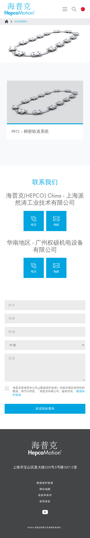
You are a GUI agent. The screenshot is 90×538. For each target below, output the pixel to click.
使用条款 (45, 501)
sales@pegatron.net (56, 268)
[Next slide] (82, 43)
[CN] (82, 9)
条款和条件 (45, 495)
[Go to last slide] (7, 43)
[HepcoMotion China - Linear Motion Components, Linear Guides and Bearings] (20, 9)
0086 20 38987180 (34, 268)
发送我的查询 (45, 409)
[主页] (6, 21)
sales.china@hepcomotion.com (56, 221)
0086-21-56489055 (34, 221)
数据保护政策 (45, 482)
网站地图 (45, 489)
